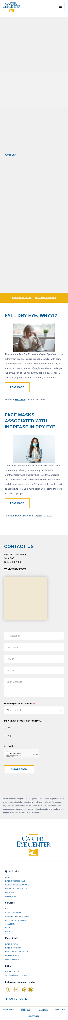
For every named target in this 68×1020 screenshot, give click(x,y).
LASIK (7, 909)
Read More (17, 387)
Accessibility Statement (16, 976)
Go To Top (16, 998)
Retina (8, 928)
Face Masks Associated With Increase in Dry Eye (30, 420)
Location (9, 892)
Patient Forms (11, 944)
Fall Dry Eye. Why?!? (31, 315)
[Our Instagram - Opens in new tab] (16, 989)
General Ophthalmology (17, 916)
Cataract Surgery (14, 912)
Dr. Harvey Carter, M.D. (16, 889)
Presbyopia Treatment (16, 920)
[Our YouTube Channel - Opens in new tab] (23, 989)
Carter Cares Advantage (17, 885)
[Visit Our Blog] (30, 989)
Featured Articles (45, 297)
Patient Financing (13, 948)
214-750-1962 (15, 569)
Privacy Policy (12, 972)
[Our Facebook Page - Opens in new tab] (8, 989)
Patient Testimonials (15, 881)
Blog (18, 515)
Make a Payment (12, 959)
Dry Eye (20, 399)
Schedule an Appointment (17, 952)
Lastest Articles (22, 297)
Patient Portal (12, 955)
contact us (10, 896)
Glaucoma (10, 924)
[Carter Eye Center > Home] (14, 6)
